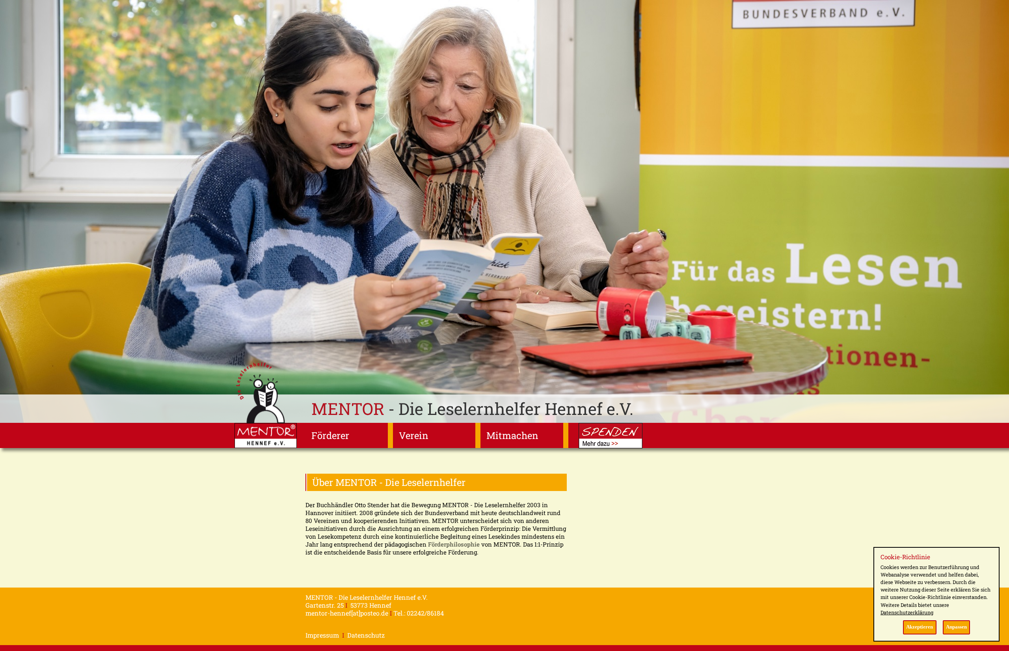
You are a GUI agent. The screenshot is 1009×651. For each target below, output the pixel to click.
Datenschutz (366, 635)
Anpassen (956, 627)
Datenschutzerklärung (907, 612)
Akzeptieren (919, 627)
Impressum (322, 635)
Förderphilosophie (454, 544)
